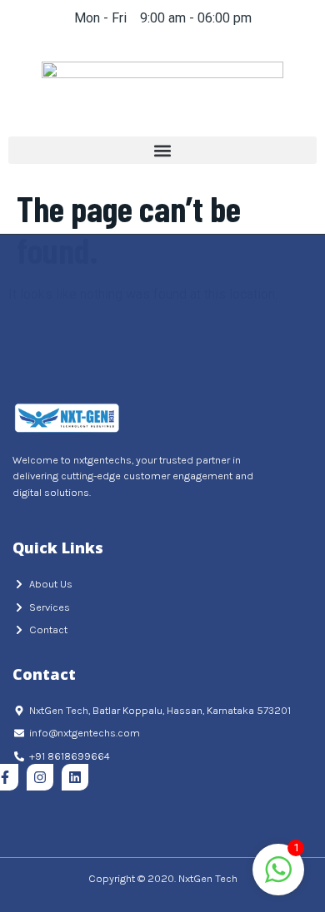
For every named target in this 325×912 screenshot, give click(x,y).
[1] (278, 878)
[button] (162, 150)
